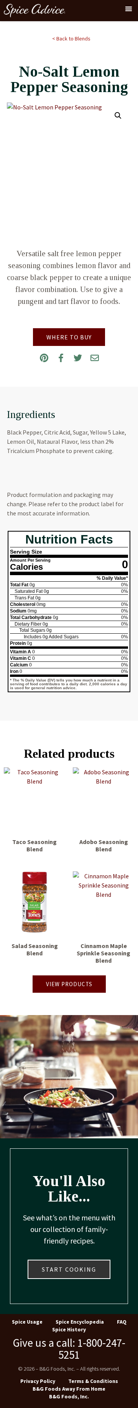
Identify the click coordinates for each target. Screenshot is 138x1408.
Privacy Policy (37, 1381)
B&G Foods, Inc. (69, 1396)
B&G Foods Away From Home (69, 1388)
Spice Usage (27, 1321)
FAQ (122, 1321)
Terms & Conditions (93, 1381)
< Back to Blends (71, 38)
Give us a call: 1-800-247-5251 (69, 1349)
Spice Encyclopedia (80, 1321)
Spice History (69, 1329)
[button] (129, 8)
